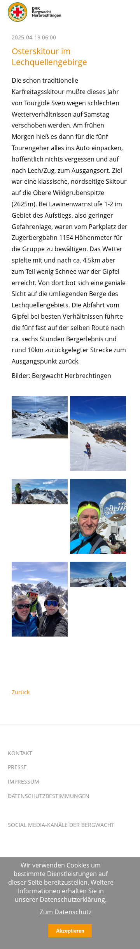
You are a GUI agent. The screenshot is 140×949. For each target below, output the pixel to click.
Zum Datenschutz (65, 912)
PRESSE (17, 767)
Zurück (21, 692)
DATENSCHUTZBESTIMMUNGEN (48, 796)
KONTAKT (20, 753)
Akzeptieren (70, 931)
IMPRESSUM (23, 781)
